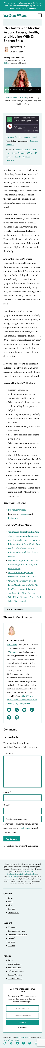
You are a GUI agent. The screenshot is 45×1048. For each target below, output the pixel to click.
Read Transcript (14, 609)
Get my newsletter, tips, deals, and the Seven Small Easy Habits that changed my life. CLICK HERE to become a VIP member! (22, 6)
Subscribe (26, 131)
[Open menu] (40, 15)
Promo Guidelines (15, 975)
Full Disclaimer (14, 967)
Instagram (13, 517)
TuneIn (18, 156)
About (10, 901)
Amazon (18, 149)
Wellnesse (13, 652)
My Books (12, 938)
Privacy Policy (19, 874)
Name (6, 791)
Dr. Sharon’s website (17, 509)
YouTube (26, 156)
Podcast (11, 909)
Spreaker (9, 156)
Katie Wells (12, 644)
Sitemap (11, 942)
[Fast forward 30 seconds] (24, 127)
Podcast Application (16, 931)
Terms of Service (27, 872)
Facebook (24, 513)
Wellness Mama (12, 97)
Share (35, 131)
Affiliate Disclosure (31, 874)
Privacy (11, 960)
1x (20, 127)
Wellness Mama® (22, 1037)
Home (10, 898)
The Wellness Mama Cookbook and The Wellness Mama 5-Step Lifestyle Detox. (22, 700)
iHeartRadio (11, 160)
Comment (8, 753)
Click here (7, 63)
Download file (11, 137)
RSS (28, 153)
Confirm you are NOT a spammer (22, 845)
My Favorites (13, 912)
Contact (11, 945)
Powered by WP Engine (11, 1040)
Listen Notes (11, 153)
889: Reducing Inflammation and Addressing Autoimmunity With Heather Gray (23, 564)
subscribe (25, 827)
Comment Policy (12, 876)
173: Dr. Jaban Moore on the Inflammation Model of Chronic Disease (23, 552)
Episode (23, 97)
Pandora (21, 153)
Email (6, 805)
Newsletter (12, 927)
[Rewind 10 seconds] (15, 127)
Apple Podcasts (29, 149)
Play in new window (27, 137)
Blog (10, 905)
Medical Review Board (17, 934)
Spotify (34, 153)
